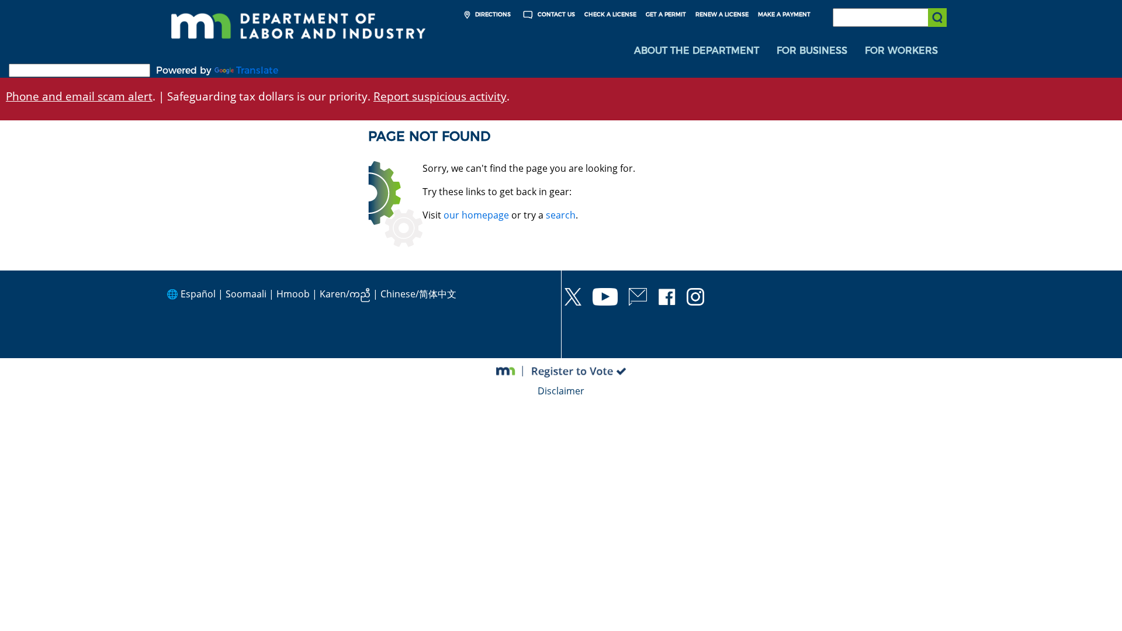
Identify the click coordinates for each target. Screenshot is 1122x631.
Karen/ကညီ (345, 293)
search (561, 215)
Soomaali (246, 293)
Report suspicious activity (440, 96)
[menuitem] (696, 51)
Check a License (610, 14)
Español (198, 293)
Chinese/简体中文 (418, 293)
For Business (812, 50)
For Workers (901, 50)
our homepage (476, 215)
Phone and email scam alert (79, 96)
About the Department (696, 50)
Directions (492, 14)
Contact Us (555, 14)
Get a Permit (666, 14)
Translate (257, 70)
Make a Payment (784, 14)
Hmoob (293, 293)
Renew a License (722, 14)
